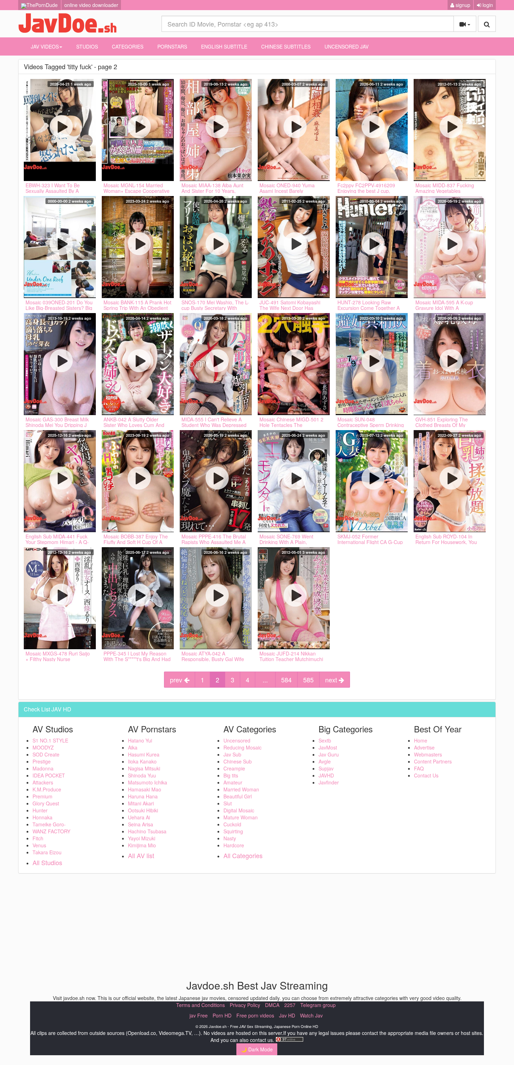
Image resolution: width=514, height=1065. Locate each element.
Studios (87, 46)
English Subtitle (224, 46)
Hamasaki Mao (144, 789)
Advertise (424, 747)
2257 (289, 1004)
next (332, 679)
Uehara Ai (139, 817)
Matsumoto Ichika (147, 782)
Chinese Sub (237, 761)
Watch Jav (311, 1015)
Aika (132, 747)
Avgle (325, 761)
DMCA (272, 1004)
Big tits (230, 775)
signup (462, 4)
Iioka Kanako (142, 761)
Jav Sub (232, 754)
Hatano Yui (140, 740)
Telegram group (318, 1004)
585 (308, 679)
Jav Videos (45, 46)
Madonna (43, 768)
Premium (42, 796)
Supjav (326, 768)
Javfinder (329, 782)
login (487, 4)
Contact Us (426, 775)
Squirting (233, 831)
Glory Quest (46, 803)
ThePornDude (42, 4)
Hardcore (233, 845)
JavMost (328, 747)
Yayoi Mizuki (141, 838)
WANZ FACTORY (51, 831)
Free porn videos (255, 1015)
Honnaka (42, 817)
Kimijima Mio (142, 845)
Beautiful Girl (237, 796)
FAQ (419, 768)
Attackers (43, 782)
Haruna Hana (143, 796)
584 (286, 679)
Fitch (38, 838)
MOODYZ (43, 747)
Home (420, 740)
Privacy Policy (245, 1004)
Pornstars (172, 46)
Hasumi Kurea (143, 754)
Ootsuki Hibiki (143, 810)
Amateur (232, 782)
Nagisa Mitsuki (144, 768)
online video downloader (91, 4)
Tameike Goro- (49, 824)
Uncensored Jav (346, 46)
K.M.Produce (47, 789)
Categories (127, 46)
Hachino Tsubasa (147, 831)
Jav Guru (329, 754)
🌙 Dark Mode (257, 1049)
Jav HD (287, 1015)
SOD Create (46, 754)
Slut (227, 803)
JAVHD (326, 775)
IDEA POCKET (49, 775)
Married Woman (241, 789)
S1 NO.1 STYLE (50, 740)
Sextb (325, 740)
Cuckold (232, 824)
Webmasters (428, 754)
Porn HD (222, 1015)
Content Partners (433, 761)
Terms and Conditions (200, 1004)
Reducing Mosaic (242, 747)
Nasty (229, 838)
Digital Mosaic (238, 810)
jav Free (199, 1015)
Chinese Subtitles (285, 46)
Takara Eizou (47, 852)
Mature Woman (240, 817)
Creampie (234, 768)
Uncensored (236, 740)
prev (177, 679)
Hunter (40, 810)
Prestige (42, 761)
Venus (39, 845)
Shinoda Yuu (142, 775)
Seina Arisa (140, 824)
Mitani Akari (141, 803)
